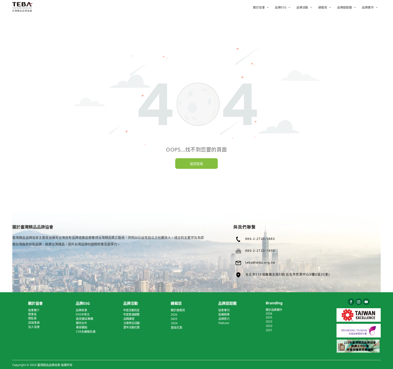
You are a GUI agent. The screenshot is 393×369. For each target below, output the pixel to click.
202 (173, 314)
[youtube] (366, 302)
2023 (269, 321)
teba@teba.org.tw (260, 262)
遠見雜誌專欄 (84, 318)
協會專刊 (224, 310)
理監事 (32, 318)
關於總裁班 (178, 310)
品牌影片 (224, 318)
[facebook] (351, 302)
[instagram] (358, 302)
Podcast (223, 323)
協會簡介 (34, 310)
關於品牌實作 (274, 309)
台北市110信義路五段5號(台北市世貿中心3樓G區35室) (287, 274)
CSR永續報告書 (86, 331)
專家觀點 (81, 327)
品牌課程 (128, 318)
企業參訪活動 (131, 323)
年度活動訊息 (131, 310)
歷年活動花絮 (131, 327)
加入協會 (34, 327)
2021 (269, 330)
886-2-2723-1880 (260, 239)
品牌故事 (81, 310)
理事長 (32, 314)
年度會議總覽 (131, 314)
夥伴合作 (81, 323)
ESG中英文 (83, 314)
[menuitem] (261, 7)
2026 (269, 313)
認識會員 (34, 322)
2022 (269, 326)
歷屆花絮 (176, 327)
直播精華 (224, 314)
